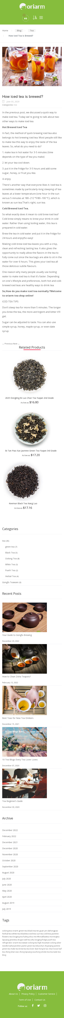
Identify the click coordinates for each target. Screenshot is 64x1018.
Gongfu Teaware (10, 582)
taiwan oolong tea (30, 942)
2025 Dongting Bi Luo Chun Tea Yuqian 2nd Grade (29, 398)
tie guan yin (42, 930)
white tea (16, 933)
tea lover (31, 949)
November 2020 (10, 854)
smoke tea (45, 952)
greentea (13, 940)
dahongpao (52, 930)
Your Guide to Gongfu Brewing (17, 635)
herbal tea (7, 933)
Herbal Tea (10, 576)
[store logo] (32, 6)
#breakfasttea (43, 936)
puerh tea (51, 940)
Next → (16, 343)
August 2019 (8, 902)
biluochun (40, 946)
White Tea (10, 564)
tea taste (54, 952)
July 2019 (6, 908)
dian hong (39, 949)
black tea (32, 930)
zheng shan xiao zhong (15, 952)
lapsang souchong (33, 952)
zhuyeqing (49, 946)
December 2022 (10, 830)
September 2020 (10, 866)
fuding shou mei (30, 936)
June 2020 (7, 884)
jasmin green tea (28, 946)
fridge (44, 940)
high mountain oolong (47, 942)
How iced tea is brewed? (22, 96)
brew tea (23, 949)
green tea (10, 546)
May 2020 (7, 890)
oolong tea (7, 930)
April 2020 (7, 896)
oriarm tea (17, 942)
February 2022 (9, 836)
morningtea (54, 936)
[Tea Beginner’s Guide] (24, 771)
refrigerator (7, 942)
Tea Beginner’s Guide (12, 801)
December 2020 (10, 848)
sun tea (40, 933)
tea (32, 30)
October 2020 (8, 860)
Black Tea (10, 552)
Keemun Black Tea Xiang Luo (23, 503)
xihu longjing (36, 940)
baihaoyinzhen (14, 946)
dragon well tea (24, 940)
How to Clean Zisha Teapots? (16, 676)
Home (5, 30)
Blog (19, 30)
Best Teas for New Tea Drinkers (17, 718)
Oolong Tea (11, 558)
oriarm (10, 295)
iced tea (33, 933)
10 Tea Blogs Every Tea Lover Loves (20, 759)
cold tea (47, 933)
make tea (15, 949)
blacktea (25, 933)
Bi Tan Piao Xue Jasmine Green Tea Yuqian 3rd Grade (31, 450)
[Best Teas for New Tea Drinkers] (24, 688)
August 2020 (8, 872)
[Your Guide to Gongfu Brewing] (24, 605)
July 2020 (6, 878)
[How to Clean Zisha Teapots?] (24, 647)
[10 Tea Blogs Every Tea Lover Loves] (24, 730)
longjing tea (18, 936)
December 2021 (10, 842)
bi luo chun (48, 949)
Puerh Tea (10, 570)
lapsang (5, 940)
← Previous (7, 343)
